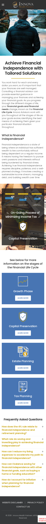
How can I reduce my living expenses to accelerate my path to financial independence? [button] (22, 455)
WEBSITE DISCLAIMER (12, 502)
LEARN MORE (23, 298)
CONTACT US (23, 506)
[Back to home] (23, 4)
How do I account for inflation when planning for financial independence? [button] (19, 483)
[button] (3, 4)
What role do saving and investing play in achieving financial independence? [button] (22, 442)
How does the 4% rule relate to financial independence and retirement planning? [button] (19, 430)
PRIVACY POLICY (35, 502)
